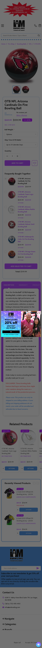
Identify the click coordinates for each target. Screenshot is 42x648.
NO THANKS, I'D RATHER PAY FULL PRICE (11, 334)
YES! (11, 331)
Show (38, 644)
